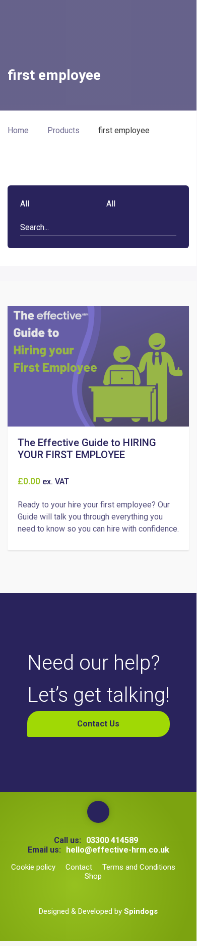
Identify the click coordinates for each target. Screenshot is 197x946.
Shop (93, 876)
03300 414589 (112, 840)
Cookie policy (33, 867)
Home (18, 130)
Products (63, 130)
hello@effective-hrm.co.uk (117, 850)
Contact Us (98, 723)
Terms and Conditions (138, 867)
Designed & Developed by (98, 911)
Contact (78, 867)
